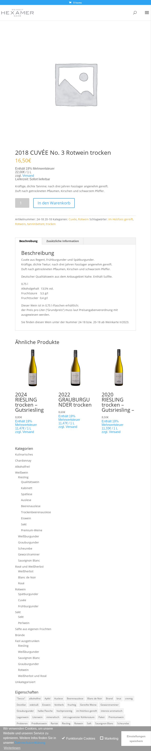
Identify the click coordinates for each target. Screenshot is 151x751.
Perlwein (23, 623)
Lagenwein (23, 717)
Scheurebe (25, 548)
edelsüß (34, 704)
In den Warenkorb (54, 203)
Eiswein (26, 518)
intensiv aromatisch (111, 711)
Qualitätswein (30, 482)
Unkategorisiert (25, 682)
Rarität (54, 723)
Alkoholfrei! (22, 466)
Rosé (21, 583)
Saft (89, 723)
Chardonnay (23, 460)
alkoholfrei (35, 698)
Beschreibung (28, 241)
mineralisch (52, 717)
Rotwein (83, 219)
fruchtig (72, 704)
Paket (102, 717)
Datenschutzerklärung (30, 742)
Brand (109, 698)
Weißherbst (25, 571)
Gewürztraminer (29, 554)
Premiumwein (116, 717)
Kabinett (26, 488)
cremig (129, 698)
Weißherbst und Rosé (32, 676)
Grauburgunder (28, 542)
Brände (20, 635)
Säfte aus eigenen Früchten (33, 629)
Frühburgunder (28, 606)
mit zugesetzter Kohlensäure (79, 717)
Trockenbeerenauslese (36, 512)
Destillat (21, 704)
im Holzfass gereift (120, 219)
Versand (28, 175)
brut (119, 698)
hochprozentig (64, 711)
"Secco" (21, 698)
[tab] (28, 241)
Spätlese (26, 494)
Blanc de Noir (27, 577)
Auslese (26, 500)
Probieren (22, 723)
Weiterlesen (12, 748)
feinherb (59, 704)
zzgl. (18, 432)
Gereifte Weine (88, 704)
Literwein (37, 717)
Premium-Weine (31, 530)
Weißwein (21, 472)
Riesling (23, 477)
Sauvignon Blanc (29, 560)
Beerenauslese (31, 506)
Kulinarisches (24, 454)
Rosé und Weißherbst (29, 566)
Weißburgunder (28, 536)
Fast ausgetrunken (27, 641)
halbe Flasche (45, 711)
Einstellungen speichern (136, 739)
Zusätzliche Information (62, 241)
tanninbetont (35, 224)
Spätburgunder (28, 594)
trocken (51, 224)
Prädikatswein (39, 723)
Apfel (47, 698)
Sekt (24, 524)
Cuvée (73, 219)
